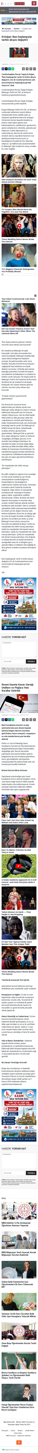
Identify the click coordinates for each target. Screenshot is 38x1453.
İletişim (20, 1431)
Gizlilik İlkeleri (29, 1431)
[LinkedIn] (9, 68)
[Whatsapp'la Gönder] (12, 68)
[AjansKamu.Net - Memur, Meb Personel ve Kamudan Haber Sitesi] (13, 3)
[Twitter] (6, 68)
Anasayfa (7, 29)
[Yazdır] (23, 68)
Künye (13, 1431)
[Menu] (34, 3)
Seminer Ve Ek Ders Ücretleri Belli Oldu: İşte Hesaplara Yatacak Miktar (22, 10)
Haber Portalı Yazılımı (12, 1450)
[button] (27, 68)
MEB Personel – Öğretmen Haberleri (18, 1436)
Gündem (17, 29)
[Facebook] (3, 68)
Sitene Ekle (18, 1433)
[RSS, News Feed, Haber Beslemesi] (19, 1442)
